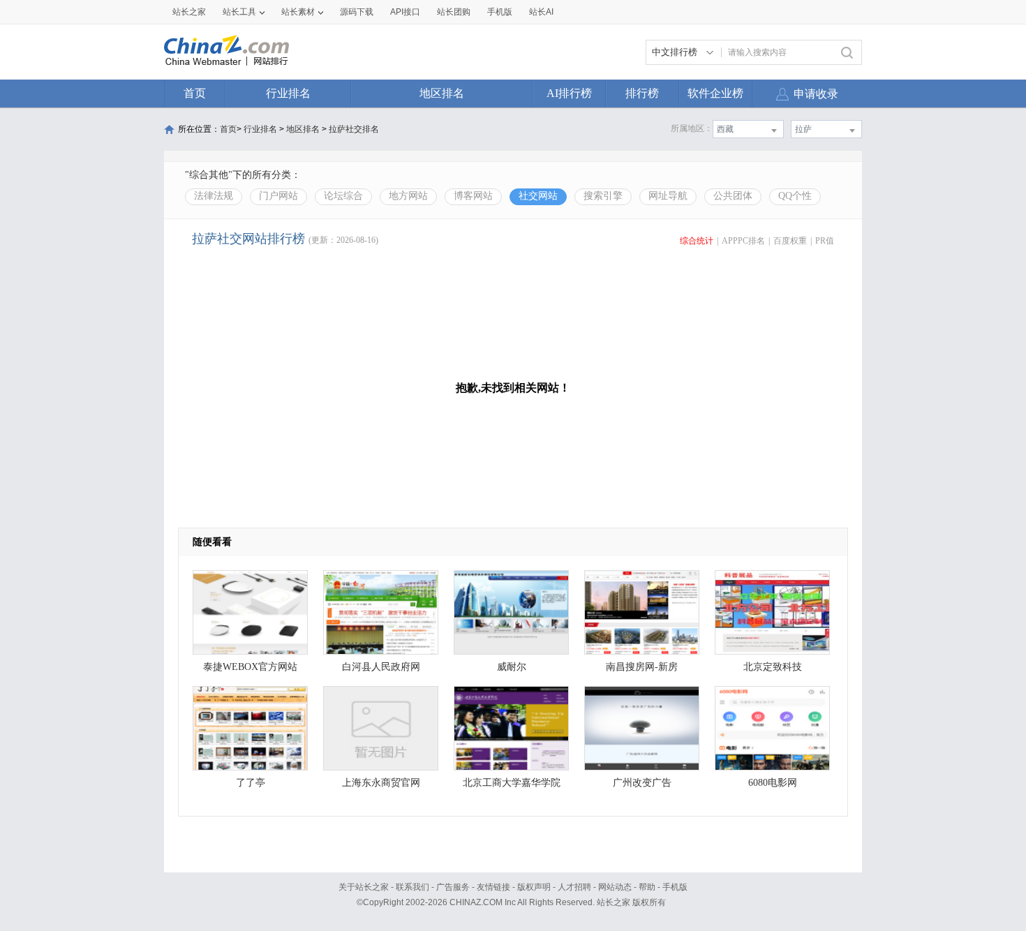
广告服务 (453, 887)
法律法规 (213, 196)
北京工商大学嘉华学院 (511, 782)
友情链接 (493, 887)
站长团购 (453, 12)
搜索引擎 (603, 196)
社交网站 (538, 196)
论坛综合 (343, 196)
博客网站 (473, 196)
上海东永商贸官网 (381, 782)
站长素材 (298, 12)
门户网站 (278, 196)
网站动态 (615, 887)
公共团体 (732, 196)
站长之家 (189, 12)
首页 (195, 93)
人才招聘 (574, 887)
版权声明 (534, 887)
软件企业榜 (715, 93)
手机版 (674, 887)
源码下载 (356, 12)
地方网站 (408, 196)
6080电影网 (772, 782)
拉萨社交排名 (354, 129)
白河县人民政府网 (381, 667)
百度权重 (790, 241)
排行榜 (642, 93)
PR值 (824, 241)
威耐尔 (511, 667)
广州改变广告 (642, 782)
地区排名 (441, 93)
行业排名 (288, 93)
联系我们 (412, 887)
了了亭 (250, 782)
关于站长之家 (364, 887)
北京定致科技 (772, 667)
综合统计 (696, 241)
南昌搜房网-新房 (642, 667)
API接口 (405, 12)
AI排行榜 (569, 93)
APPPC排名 (743, 241)
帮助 (647, 887)
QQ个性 (795, 196)
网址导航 (667, 196)
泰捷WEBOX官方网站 (250, 667)
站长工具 (239, 12)
